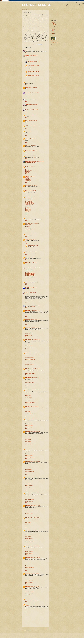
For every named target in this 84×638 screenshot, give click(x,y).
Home (33, 628)
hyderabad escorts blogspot (29, 513)
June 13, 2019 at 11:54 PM (33, 287)
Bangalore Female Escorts (29, 269)
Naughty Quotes (27, 208)
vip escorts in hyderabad (28, 467)
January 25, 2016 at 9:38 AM (32, 120)
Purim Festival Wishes (28, 170)
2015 (53, 22)
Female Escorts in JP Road (29, 274)
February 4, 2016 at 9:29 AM (35, 65)
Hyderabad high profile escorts (29, 333)
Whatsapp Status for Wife (29, 204)
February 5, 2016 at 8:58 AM (32, 138)
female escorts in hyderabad (29, 315)
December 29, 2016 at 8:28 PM (35, 223)
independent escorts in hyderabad (30, 359)
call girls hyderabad (28, 323)
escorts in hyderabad (28, 439)
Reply (26, 52)
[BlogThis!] (39, 44)
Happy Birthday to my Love (29, 207)
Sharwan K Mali (27, 92)
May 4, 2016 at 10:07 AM (30, 166)
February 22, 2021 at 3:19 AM (35, 517)
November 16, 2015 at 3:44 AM (33, 87)
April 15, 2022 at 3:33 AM (32, 604)
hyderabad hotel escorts (28, 510)
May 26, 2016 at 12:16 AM (32, 190)
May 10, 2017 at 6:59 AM (32, 239)
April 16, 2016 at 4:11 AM (40, 161)
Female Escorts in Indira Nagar (30, 273)
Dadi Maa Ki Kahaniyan (36, 4)
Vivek (26, 166)
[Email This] (38, 44)
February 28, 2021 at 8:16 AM (35, 557)
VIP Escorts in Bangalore (29, 272)
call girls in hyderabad (28, 397)
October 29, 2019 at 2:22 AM (32, 292)
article (26, 283)
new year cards (27, 226)
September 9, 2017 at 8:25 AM (33, 251)
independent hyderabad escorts (29, 364)
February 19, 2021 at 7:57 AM (35, 505)
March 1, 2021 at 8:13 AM (35, 573)
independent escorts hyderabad (29, 357)
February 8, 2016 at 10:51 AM (31, 145)
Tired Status (27, 212)
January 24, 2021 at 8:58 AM (35, 352)
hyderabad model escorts (29, 485)
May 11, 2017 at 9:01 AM (34, 245)
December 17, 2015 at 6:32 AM (34, 92)
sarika (26, 292)
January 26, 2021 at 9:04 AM (35, 368)
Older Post (47, 628)
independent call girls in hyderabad (30, 373)
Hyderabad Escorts (28, 310)
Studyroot (26, 604)
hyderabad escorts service (29, 385)
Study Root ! (27, 605)
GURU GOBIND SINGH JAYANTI (30, 229)
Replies (27, 243)
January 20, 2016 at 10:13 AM (33, 104)
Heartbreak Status (28, 210)
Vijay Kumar (30, 61)
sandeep (29, 65)
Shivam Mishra (27, 598)
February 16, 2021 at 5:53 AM (35, 461)
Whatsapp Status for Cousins (29, 200)
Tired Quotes (27, 211)
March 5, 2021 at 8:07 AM (35, 586)
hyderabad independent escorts (29, 549)
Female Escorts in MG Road (29, 276)
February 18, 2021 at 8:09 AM (35, 477)
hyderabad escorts (28, 395)
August (54, 23)
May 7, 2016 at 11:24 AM (33, 185)
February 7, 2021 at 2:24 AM (35, 406)
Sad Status (27, 172)
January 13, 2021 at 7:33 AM (35, 310)
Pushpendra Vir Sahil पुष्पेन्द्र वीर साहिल (31, 161)
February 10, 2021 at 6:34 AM (35, 431)
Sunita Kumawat (27, 223)
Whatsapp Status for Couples (29, 201)
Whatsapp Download (28, 179)
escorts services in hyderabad (29, 471)
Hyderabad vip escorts (28, 335)
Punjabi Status (27, 169)
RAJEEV (26, 120)
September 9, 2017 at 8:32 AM (33, 257)
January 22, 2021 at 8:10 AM (35, 339)
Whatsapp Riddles (28, 181)
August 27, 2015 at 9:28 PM (33, 55)
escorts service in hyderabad (29, 541)
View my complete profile (54, 42)
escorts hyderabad (28, 400)
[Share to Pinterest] (41, 44)
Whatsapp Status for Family (29, 202)
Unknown (29, 71)
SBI (34, 157)
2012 (53, 30)
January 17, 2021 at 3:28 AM (35, 319)
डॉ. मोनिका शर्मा (27, 55)
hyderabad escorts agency (29, 348)
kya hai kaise (27, 287)
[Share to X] (40, 44)
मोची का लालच (54, 24)
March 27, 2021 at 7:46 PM (34, 598)
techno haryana (33, 306)
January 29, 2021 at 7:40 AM (35, 377)
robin (26, 125)
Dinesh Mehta (27, 185)
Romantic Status (27, 171)
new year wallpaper (28, 224)
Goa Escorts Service (28, 271)
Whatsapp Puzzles (28, 180)
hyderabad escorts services (29, 534)
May (53, 26)
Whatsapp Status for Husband (29, 203)
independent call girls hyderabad (29, 457)
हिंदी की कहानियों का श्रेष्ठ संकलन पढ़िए (30, 162)
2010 (53, 33)
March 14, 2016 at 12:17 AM (33, 150)
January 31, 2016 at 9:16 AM (31, 125)
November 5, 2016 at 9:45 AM (35, 71)
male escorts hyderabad (28, 469)
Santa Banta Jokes (28, 177)
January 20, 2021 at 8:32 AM (35, 327)
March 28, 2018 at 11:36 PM (32, 262)
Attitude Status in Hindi (28, 205)
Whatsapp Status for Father (29, 198)
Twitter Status (27, 178)
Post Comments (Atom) (29, 630)
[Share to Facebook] (41, 44)
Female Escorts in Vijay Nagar (30, 275)
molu (26, 145)
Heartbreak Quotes (28, 209)
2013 (53, 29)
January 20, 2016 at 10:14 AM (36, 61)
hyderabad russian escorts (29, 501)
